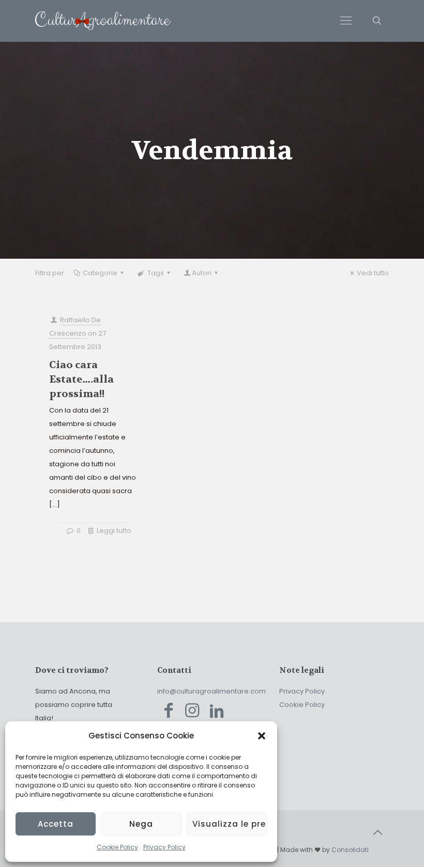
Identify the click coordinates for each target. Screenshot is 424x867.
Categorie (100, 273)
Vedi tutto (373, 273)
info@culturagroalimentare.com (211, 691)
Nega (141, 823)
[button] (261, 736)
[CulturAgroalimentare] (103, 20)
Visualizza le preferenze (229, 823)
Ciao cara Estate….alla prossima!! (81, 379)
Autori (201, 273)
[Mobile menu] (346, 20)
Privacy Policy (164, 847)
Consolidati (350, 849)
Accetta (55, 823)
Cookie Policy (117, 847)
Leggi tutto (114, 530)
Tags (155, 273)
